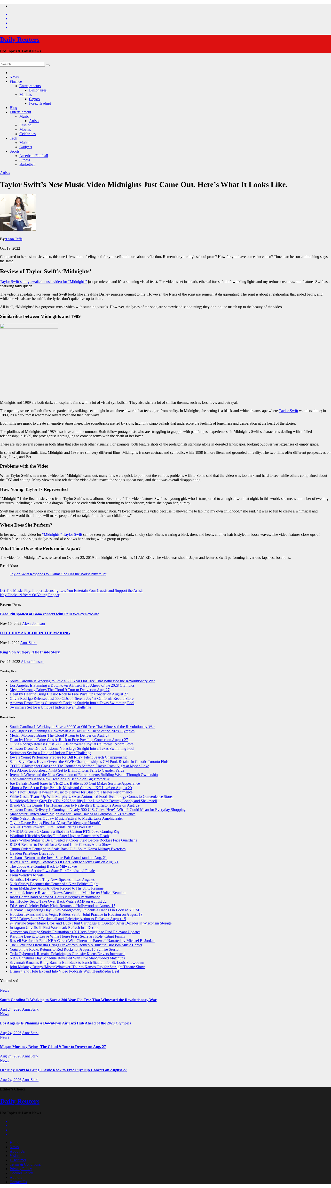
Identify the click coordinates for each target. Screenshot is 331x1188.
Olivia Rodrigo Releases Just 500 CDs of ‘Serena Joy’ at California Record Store (72, 698)
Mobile (24, 142)
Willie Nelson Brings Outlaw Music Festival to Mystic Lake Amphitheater (66, 818)
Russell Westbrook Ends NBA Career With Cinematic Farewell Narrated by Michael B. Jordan (82, 941)
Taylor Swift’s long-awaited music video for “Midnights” (43, 282)
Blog (13, 108)
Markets (25, 94)
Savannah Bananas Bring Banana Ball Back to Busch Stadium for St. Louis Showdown (77, 962)
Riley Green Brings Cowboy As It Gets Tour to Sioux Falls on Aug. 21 (64, 862)
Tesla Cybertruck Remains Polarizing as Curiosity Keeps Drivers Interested (67, 954)
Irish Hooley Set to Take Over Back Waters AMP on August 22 (58, 901)
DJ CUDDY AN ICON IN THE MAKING (35, 633)
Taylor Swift (288, 411)
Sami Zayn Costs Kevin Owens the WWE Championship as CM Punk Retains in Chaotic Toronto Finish (90, 761)
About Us (17, 1151)
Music (24, 116)
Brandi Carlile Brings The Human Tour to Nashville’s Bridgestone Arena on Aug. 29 (75, 805)
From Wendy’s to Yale (27, 875)
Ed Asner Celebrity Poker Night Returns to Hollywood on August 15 (62, 906)
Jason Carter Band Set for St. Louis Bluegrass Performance (55, 897)
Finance (16, 81)
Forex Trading (40, 103)
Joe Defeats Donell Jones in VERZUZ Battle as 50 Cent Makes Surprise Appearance (75, 783)
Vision (15, 1156)
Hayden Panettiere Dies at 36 (32, 853)
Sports (14, 151)
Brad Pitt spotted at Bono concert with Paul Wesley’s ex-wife (49, 614)
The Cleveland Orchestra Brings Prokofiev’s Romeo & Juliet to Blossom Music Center (76, 945)
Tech (13, 138)
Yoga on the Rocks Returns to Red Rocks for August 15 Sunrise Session (65, 949)
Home (14, 1142)
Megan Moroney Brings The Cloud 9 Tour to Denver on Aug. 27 (60, 690)
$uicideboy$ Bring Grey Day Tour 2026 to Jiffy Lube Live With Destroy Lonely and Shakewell (83, 801)
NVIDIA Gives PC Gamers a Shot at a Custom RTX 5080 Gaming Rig (64, 831)
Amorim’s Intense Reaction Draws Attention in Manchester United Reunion (68, 893)
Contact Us (18, 1182)
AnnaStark (28, 643)
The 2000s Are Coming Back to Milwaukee (43, 866)
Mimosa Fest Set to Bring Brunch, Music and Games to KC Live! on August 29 (71, 788)
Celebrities (27, 134)
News (14, 77)
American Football (33, 156)
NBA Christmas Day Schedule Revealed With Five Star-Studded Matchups (67, 958)
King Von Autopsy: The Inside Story (30, 652)
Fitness (24, 160)
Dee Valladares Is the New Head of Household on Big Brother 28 (60, 779)
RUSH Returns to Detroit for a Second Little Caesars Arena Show (60, 844)
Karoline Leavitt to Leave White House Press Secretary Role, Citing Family (68, 936)
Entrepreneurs (30, 86)
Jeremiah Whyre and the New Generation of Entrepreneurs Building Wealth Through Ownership (84, 775)
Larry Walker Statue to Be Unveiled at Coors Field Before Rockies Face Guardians (73, 840)
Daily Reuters (19, 39)
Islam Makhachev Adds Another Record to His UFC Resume (56, 888)
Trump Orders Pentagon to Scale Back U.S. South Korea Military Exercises (68, 849)
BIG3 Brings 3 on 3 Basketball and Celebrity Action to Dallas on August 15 (68, 919)
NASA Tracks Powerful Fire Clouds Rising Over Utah (52, 827)
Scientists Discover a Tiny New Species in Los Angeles (52, 879)
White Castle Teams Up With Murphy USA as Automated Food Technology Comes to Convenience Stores (91, 796)
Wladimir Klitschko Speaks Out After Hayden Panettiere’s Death (59, 836)
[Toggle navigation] (2, 60)
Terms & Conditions (25, 1164)
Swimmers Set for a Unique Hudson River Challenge (50, 707)
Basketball (27, 164)
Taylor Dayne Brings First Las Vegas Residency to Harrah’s (55, 823)
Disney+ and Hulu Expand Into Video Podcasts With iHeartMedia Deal (64, 971)
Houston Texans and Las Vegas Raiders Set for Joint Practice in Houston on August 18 (76, 914)
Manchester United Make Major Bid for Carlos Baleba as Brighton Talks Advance (72, 814)
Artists (34, 121)
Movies (25, 129)
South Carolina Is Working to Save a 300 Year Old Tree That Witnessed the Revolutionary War (82, 681)
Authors (16, 1177)
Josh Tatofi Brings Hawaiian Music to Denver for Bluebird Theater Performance (71, 792)
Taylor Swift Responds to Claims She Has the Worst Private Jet (58, 574)
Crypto (34, 99)
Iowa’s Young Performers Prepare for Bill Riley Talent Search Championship (68, 757)
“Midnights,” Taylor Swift (62, 534)
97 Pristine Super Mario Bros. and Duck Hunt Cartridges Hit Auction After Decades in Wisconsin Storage (91, 923)
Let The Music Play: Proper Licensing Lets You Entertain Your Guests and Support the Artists (71, 590)
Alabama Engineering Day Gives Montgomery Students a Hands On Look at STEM (74, 910)
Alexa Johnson (33, 623)
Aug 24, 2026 (10, 1009)
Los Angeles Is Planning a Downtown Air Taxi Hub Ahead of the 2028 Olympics (72, 685)
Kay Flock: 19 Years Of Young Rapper (29, 595)
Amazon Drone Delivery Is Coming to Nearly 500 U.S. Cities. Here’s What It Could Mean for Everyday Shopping (98, 810)
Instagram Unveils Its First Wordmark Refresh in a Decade (54, 927)
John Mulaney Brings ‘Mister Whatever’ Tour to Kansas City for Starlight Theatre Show (77, 967)
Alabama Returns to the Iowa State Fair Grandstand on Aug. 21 (58, 858)
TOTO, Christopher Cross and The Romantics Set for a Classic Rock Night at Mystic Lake (79, 766)
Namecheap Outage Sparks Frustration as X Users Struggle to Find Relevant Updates (75, 932)
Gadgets (25, 147)
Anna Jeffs (13, 239)
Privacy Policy (21, 1169)
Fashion (25, 125)
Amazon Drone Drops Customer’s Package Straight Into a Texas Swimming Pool (72, 703)
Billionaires (38, 90)
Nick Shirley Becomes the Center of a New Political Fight (54, 884)
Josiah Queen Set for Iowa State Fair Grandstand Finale (52, 871)
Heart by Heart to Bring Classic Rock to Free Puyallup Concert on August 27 (69, 694)
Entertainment (20, 112)
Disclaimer (18, 1160)
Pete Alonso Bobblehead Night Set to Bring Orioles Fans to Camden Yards (67, 770)
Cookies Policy (21, 1173)
